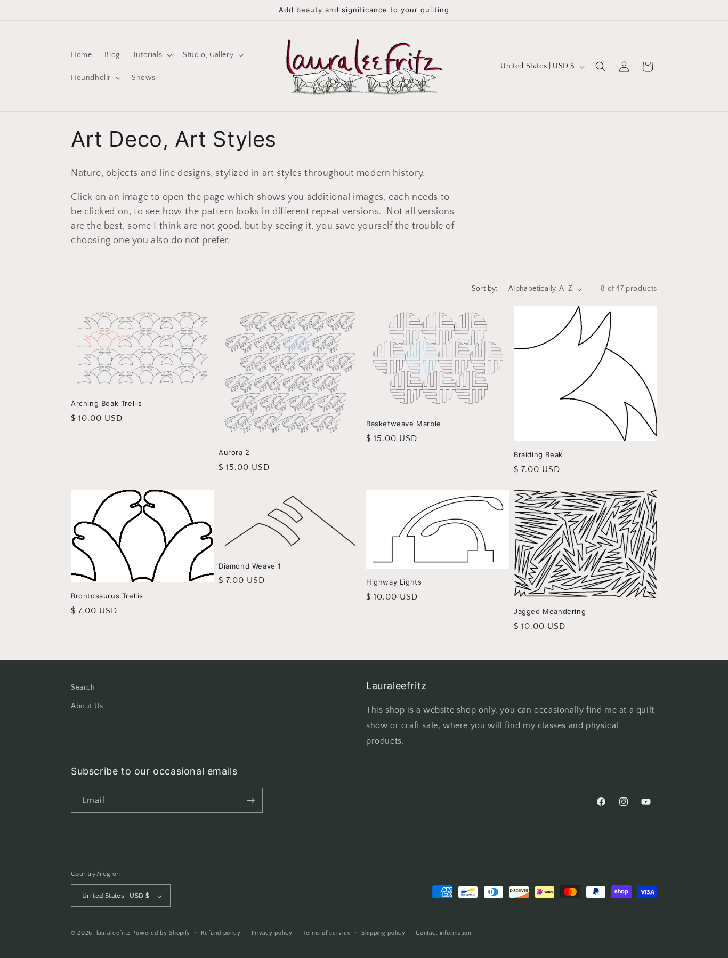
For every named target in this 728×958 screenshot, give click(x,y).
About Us (87, 706)
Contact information (443, 933)
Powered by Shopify (161, 933)
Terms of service (327, 933)
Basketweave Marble (403, 423)
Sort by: (485, 288)
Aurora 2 (234, 453)
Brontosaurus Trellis (107, 595)
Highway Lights (394, 582)
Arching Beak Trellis (106, 403)
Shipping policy (383, 933)
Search (83, 687)
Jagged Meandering (550, 610)
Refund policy (221, 933)
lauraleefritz (113, 933)
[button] (151, 55)
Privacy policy (272, 933)
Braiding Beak (538, 455)
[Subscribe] (250, 800)
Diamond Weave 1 (250, 565)
